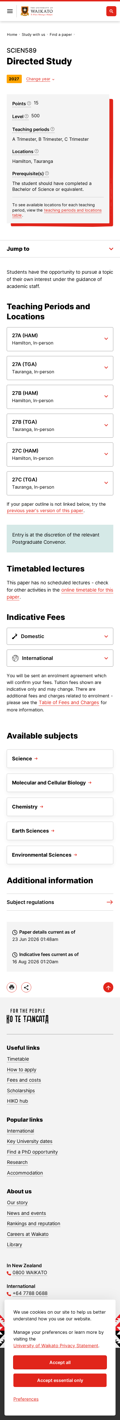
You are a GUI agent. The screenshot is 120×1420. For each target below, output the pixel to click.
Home (12, 34)
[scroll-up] (108, 987)
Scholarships (21, 1090)
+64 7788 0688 (30, 1293)
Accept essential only (60, 1380)
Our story (17, 1202)
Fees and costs (24, 1080)
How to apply (21, 1069)
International (20, 1131)
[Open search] (111, 11)
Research (17, 1162)
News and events (26, 1213)
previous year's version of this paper (45, 510)
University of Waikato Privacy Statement (55, 1345)
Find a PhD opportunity (32, 1152)
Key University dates (29, 1141)
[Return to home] (37, 11)
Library (14, 1244)
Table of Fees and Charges (69, 702)
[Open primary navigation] (10, 11)
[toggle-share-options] (26, 987)
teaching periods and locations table (57, 212)
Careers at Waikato (28, 1234)
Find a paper (61, 34)
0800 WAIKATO (30, 1272)
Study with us (33, 34)
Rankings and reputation (33, 1223)
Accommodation (25, 1173)
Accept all (60, 1362)
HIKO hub (17, 1101)
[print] (12, 987)
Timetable (18, 1059)
